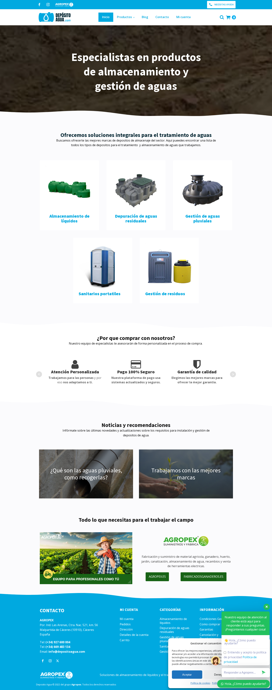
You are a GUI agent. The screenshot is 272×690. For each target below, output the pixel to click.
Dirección (126, 629)
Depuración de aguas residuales (174, 630)
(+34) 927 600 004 (58, 642)
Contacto (162, 17)
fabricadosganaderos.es (203, 577)
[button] (221, 5)
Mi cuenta (183, 17)
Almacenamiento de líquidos (173, 621)
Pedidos (125, 624)
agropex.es (157, 577)
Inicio (106, 17)
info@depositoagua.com (66, 652)
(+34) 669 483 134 (58, 647)
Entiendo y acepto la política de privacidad (245, 657)
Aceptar (187, 674)
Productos (124, 17)
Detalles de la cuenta (134, 635)
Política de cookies (200, 683)
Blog (145, 17)
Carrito (125, 640)
